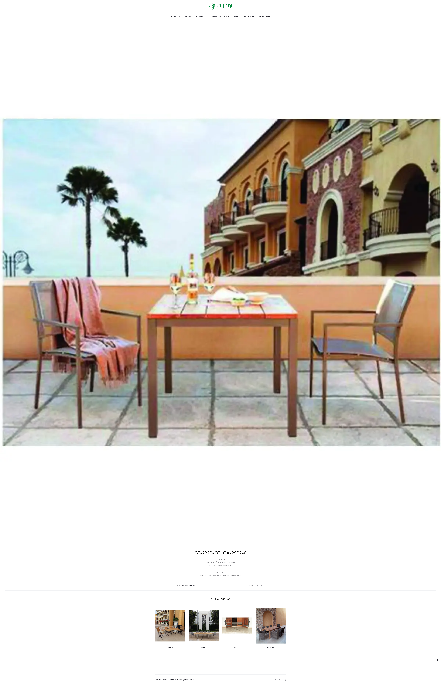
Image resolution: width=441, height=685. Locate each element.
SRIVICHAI (270, 647)
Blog (236, 16)
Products (201, 16)
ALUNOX (237, 647)
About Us (175, 16)
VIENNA (203, 647)
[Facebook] (275, 680)
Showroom (264, 16)
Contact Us (248, 16)
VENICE (170, 647)
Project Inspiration (220, 16)
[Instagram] (280, 680)
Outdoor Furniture (188, 585)
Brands (188, 16)
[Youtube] (285, 680)
